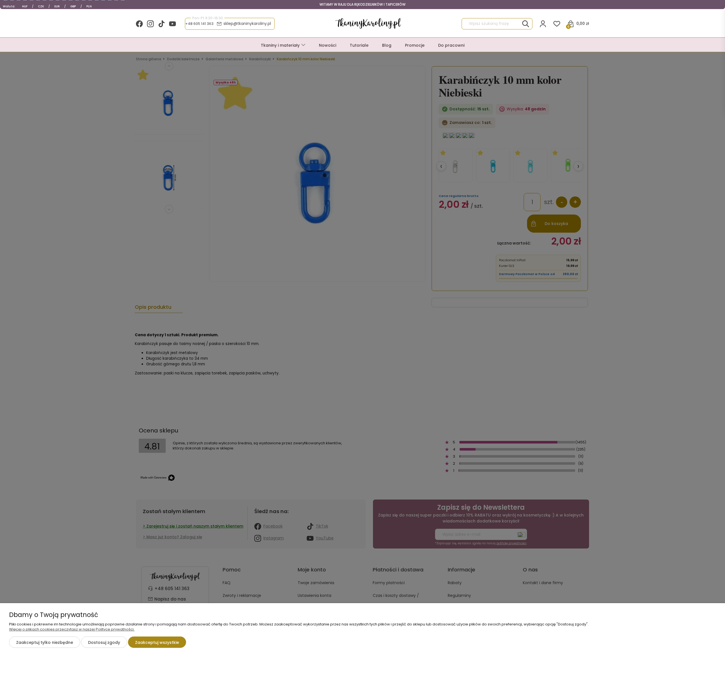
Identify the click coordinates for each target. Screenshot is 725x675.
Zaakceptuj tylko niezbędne (44, 642)
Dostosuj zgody (104, 642)
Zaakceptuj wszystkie (157, 642)
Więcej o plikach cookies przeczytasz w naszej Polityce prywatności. (72, 629)
